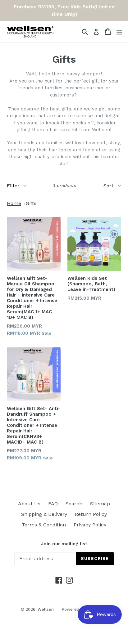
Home (14, 203)
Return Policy (91, 514)
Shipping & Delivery (44, 514)
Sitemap (100, 504)
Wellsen (46, 609)
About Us (29, 504)
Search (74, 504)
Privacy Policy (90, 525)
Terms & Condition (44, 525)
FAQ (53, 504)
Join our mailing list (64, 544)
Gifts (31, 203)
